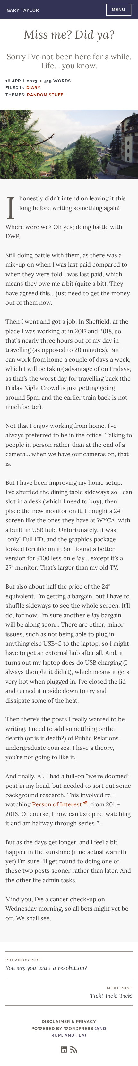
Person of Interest (57, 804)
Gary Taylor (23, 10)
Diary (33, 87)
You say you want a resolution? (46, 964)
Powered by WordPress (62, 1028)
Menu (118, 9)
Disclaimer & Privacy (69, 1021)
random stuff (45, 94)
